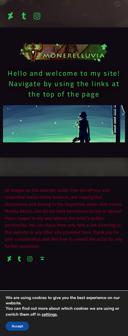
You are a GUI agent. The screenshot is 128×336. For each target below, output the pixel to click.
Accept (17, 326)
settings (49, 314)
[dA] (10, 16)
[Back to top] (42, 258)
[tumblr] (23, 16)
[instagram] (37, 16)
